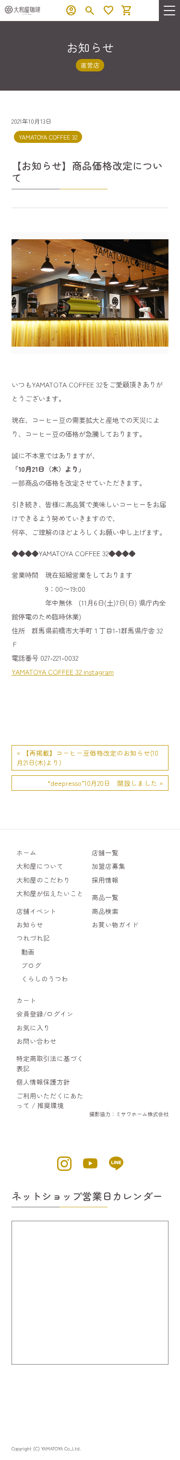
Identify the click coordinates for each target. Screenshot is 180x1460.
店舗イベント (36, 911)
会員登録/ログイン (44, 1013)
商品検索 (105, 911)
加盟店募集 (108, 866)
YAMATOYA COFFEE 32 (48, 136)
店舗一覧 (105, 852)
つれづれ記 (33, 938)
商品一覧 (105, 897)
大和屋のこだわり (43, 880)
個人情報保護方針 (43, 1081)
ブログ (31, 965)
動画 (28, 952)
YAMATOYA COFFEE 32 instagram (63, 671)
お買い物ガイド (115, 924)
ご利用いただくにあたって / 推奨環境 (50, 1100)
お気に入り (33, 1027)
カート (26, 1000)
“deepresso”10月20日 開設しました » (105, 783)
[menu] (169, 10)
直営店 (90, 65)
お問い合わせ (36, 1041)
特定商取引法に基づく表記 (50, 1063)
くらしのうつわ (44, 978)
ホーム (26, 852)
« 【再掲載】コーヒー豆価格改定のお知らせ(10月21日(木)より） (87, 757)
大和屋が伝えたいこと (50, 893)
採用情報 (105, 880)
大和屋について (39, 866)
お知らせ (29, 924)
